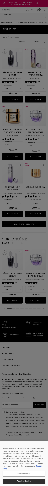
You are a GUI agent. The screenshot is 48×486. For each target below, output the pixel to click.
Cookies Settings (24, 474)
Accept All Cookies (24, 481)
